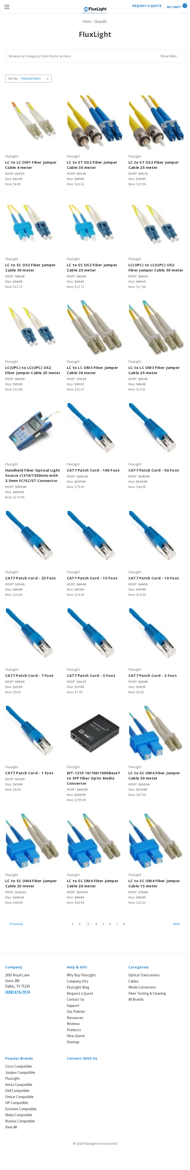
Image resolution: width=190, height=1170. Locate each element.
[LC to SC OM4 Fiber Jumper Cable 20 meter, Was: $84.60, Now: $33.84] (95, 841)
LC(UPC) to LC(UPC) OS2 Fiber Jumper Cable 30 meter (156, 267)
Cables (133, 981)
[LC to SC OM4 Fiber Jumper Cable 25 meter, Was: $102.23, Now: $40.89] (33, 841)
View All (11, 1127)
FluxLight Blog (78, 987)
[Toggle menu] (7, 7)
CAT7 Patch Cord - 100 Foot (93, 470)
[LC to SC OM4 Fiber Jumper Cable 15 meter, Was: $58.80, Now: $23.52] (156, 841)
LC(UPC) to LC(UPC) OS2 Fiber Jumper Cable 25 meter (32, 370)
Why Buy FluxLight (81, 975)
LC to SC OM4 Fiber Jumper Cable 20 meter (93, 883)
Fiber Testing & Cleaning (147, 993)
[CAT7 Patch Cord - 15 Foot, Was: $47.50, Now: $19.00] (95, 538)
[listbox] (35, 78)
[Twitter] (86, 1069)
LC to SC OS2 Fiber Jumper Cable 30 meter (30, 267)
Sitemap (73, 1042)
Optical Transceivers (144, 975)
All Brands (136, 999)
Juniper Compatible (20, 1072)
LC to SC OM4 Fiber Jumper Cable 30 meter (154, 775)
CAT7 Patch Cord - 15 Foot (92, 577)
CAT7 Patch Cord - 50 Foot (153, 470)
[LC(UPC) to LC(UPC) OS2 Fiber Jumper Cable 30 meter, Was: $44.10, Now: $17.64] (156, 225)
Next (177, 924)
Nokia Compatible (18, 1114)
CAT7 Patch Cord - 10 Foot (153, 577)
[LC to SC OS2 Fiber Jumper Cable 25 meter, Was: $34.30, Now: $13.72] (95, 225)
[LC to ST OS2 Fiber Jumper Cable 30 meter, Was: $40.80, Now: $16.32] (95, 122)
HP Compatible (16, 1102)
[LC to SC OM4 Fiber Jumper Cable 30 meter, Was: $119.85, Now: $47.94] (156, 733)
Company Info (77, 981)
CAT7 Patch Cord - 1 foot (29, 772)
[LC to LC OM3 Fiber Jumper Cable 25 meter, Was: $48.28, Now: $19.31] (156, 328)
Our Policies (76, 1011)
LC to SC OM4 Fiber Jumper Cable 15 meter (154, 883)
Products (74, 1029)
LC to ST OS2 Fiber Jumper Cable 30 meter (92, 165)
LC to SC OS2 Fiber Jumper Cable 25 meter (92, 267)
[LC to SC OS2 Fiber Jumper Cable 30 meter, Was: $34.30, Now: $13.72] (33, 225)
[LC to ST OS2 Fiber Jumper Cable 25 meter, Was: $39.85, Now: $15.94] (156, 122)
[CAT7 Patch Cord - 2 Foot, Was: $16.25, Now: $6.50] (156, 635)
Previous (16, 924)
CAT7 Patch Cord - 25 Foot (30, 577)
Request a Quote (80, 993)
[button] (95, 56)
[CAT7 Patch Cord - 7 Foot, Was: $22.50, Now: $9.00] (33, 635)
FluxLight (12, 1078)
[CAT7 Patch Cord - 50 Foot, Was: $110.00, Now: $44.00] (156, 430)
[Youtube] (95, 1069)
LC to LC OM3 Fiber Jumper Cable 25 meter (154, 370)
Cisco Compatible (18, 1066)
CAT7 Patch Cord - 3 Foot (91, 675)
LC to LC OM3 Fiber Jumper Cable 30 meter (92, 370)
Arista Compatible (18, 1084)
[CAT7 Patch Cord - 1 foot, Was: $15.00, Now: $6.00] (33, 733)
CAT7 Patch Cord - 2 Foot (152, 675)
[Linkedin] (69, 1069)
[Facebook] (78, 1069)
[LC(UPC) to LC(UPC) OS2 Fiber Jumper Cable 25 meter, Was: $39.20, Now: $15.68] (33, 328)
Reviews (73, 1023)
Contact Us (75, 999)
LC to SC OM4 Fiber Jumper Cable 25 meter (31, 883)
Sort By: (13, 78)
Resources (75, 1017)
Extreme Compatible (21, 1109)
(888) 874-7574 (17, 992)
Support (73, 1005)
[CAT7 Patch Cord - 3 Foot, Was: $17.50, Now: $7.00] (95, 635)
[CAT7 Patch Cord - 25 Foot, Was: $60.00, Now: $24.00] (33, 538)
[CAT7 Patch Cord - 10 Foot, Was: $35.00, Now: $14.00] (156, 538)
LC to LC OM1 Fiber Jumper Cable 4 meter (31, 165)
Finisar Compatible (19, 1096)
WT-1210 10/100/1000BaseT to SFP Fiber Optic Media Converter (93, 778)
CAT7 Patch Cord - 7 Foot (29, 675)
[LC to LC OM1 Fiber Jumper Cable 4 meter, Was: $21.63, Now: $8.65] (33, 122)
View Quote (76, 1035)
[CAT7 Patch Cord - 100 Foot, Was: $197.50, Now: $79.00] (95, 430)
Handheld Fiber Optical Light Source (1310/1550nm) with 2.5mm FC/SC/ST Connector (32, 475)
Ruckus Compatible (20, 1121)
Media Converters (142, 987)
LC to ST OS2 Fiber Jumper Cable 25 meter (153, 165)
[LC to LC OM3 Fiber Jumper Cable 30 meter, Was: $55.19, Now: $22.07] (95, 328)
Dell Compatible (17, 1090)
